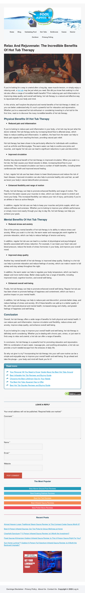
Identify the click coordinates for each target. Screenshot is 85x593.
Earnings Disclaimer (15, 589)
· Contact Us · (52, 589)
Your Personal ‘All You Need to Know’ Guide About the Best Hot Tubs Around (41, 372)
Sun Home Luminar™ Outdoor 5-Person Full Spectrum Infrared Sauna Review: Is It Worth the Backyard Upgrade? (40, 544)
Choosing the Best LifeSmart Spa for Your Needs (30, 378)
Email (7, 452)
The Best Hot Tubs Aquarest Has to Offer (27, 382)
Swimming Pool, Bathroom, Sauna (42, 18)
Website (7, 463)
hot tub (20, 90)
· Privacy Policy (30, 589)
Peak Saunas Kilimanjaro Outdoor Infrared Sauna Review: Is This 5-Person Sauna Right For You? (42, 538)
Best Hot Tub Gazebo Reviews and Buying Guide (30, 385)
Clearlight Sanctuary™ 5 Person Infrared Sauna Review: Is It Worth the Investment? (36, 533)
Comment (8, 416)
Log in (75, 589)
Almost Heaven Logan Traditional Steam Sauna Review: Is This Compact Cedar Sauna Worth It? (42, 524)
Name (7, 442)
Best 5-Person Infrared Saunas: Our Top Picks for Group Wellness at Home (33, 529)
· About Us (41, 589)
